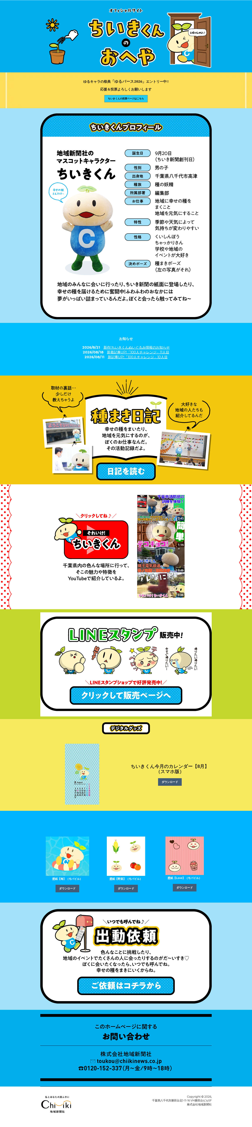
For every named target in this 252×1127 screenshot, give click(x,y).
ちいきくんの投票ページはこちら (126, 98)
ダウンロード (170, 782)
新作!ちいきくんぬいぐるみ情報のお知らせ (137, 347)
